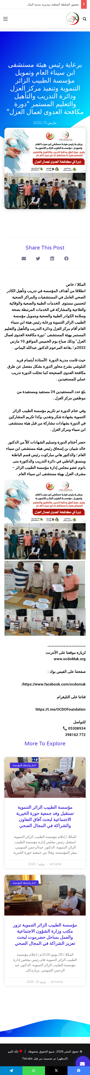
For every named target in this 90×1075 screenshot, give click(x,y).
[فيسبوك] (79, 1070)
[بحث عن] (84, 20)
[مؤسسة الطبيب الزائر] (72, 18)
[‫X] (56, 1070)
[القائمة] (5, 20)
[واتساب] (33, 1070)
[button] (66, 259)
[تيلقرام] (11, 1070)
